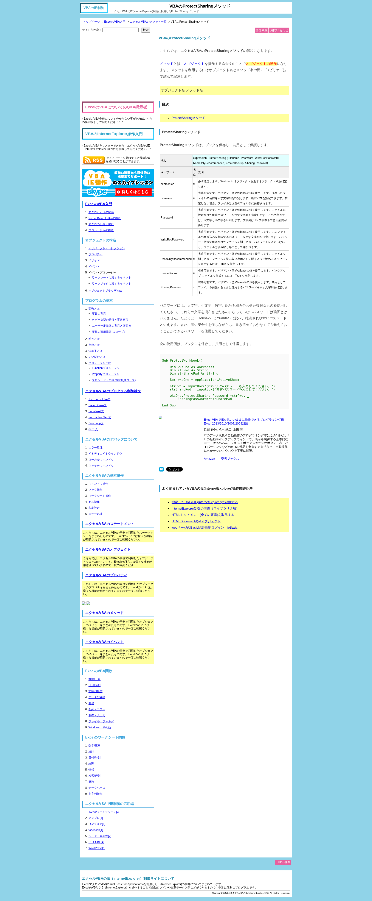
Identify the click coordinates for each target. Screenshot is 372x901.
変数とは (94, 308)
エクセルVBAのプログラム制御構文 (113, 391)
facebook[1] (95, 830)
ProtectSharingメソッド (188, 118)
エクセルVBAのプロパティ (106, 575)
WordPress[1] (96, 848)
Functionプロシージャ (105, 368)
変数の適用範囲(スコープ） (109, 331)
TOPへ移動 (283, 862)
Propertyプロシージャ (105, 374)
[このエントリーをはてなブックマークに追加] (161, 470)
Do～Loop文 (96, 423)
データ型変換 (96, 697)
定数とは (94, 345)
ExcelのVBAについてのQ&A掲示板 (116, 107)
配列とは (94, 338)
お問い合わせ (279, 30)
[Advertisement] (118, 67)
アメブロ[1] (95, 818)
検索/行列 (94, 775)
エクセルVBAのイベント (104, 642)
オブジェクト (194, 64)
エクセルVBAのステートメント (109, 524)
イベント (94, 266)
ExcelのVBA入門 (115, 21)
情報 (91, 769)
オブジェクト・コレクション (106, 248)
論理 (91, 763)
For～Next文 (96, 411)
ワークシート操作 (99, 495)
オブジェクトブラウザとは (105, 290)
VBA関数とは (96, 357)
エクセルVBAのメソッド (104, 613)
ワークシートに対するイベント (111, 277)
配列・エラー (96, 709)
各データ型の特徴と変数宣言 (110, 319)
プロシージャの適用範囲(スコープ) (114, 380)
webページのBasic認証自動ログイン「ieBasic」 (206, 527)
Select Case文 (97, 405)
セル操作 (94, 501)
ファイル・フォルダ (101, 721)
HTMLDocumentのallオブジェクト (196, 521)
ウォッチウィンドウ (101, 465)
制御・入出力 (96, 715)
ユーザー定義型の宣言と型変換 (111, 325)
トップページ (91, 21)
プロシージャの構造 (101, 230)
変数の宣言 (99, 313)
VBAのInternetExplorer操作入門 (114, 134)
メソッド (167, 64)
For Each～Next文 (99, 417)
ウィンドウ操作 (98, 483)
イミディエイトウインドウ (105, 453)
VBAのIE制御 (94, 8)
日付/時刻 (94, 685)
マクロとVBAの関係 (101, 212)
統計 (91, 751)
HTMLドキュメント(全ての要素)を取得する (203, 515)
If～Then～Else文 (99, 399)
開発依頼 (262, 30)
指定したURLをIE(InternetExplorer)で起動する (205, 502)
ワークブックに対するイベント (111, 283)
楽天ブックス (230, 458)
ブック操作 (95, 489)
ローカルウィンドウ (101, 459)
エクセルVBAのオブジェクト (108, 549)
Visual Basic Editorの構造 (104, 218)
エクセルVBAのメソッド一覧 (148, 21)
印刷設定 (94, 507)
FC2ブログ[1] (96, 824)
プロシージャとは (99, 363)
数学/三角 (94, 679)
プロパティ (95, 254)
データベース (96, 787)
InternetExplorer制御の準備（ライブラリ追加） (205, 508)
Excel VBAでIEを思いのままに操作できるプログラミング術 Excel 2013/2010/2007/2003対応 (244, 421)
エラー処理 (95, 447)
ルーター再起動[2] (99, 836)
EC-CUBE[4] (96, 842)
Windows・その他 (99, 727)
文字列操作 (95, 691)
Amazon (209, 458)
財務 (91, 703)
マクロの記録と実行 (101, 224)
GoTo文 (93, 429)
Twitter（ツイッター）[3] (103, 812)
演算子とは (95, 351)
